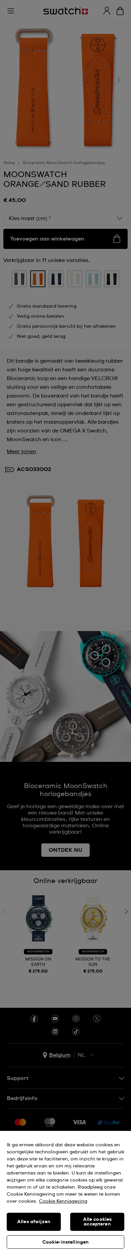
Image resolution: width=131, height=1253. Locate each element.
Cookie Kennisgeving (63, 1201)
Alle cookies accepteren (97, 1221)
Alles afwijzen (33, 1221)
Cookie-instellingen (65, 1242)
